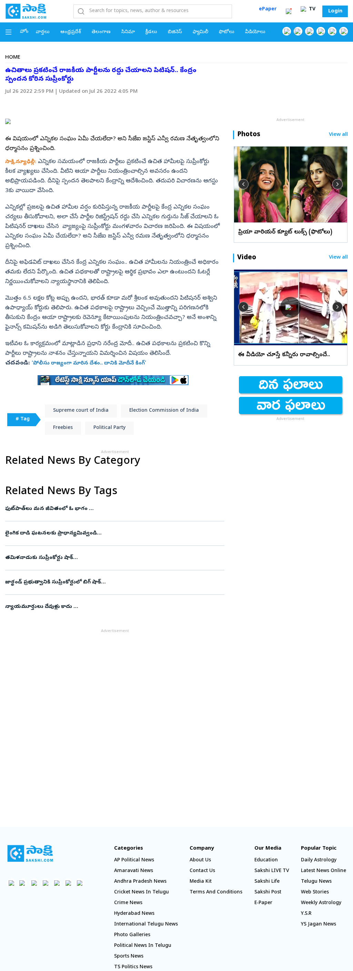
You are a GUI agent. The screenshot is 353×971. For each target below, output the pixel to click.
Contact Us (202, 871)
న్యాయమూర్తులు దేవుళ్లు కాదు (110, 606)
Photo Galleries (132, 935)
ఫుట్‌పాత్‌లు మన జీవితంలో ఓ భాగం (109, 508)
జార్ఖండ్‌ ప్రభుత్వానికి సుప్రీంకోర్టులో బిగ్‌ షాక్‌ (111, 582)
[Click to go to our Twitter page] (309, 31)
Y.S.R (306, 914)
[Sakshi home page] (30, 853)
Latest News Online (323, 871)
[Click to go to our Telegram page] (68, 883)
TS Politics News (133, 967)
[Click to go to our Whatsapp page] (298, 31)
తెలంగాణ (101, 32)
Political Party (109, 428)
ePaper (267, 9)
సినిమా (128, 32)
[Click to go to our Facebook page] (286, 31)
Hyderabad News (134, 914)
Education (266, 860)
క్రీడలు (151, 32)
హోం (24, 32)
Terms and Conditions (216, 892)
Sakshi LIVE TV (271, 871)
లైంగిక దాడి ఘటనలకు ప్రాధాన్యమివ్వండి (109, 533)
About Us (200, 860)
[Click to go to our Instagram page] (320, 31)
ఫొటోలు (226, 32)
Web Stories (315, 892)
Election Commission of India (164, 411)
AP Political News (134, 860)
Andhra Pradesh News (140, 882)
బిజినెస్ (175, 32)
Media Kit (201, 882)
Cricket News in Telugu (141, 892)
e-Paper (263, 903)
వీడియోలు (255, 32)
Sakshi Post (267, 892)
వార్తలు (43, 32)
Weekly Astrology (321, 903)
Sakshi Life (267, 882)
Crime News (128, 903)
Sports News (128, 956)
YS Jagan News (318, 924)
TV (311, 9)
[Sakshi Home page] (26, 11)
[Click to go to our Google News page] (343, 31)
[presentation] (243, 184)
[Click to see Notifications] (288, 11)
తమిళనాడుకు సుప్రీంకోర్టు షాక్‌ (110, 557)
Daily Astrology (318, 860)
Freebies (63, 428)
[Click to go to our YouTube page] (332, 31)
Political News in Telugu (142, 946)
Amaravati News (133, 871)
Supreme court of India (81, 411)
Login (335, 11)
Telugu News (316, 882)
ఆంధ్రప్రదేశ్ (70, 32)
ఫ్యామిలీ (200, 32)
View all (338, 135)
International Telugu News (146, 924)
